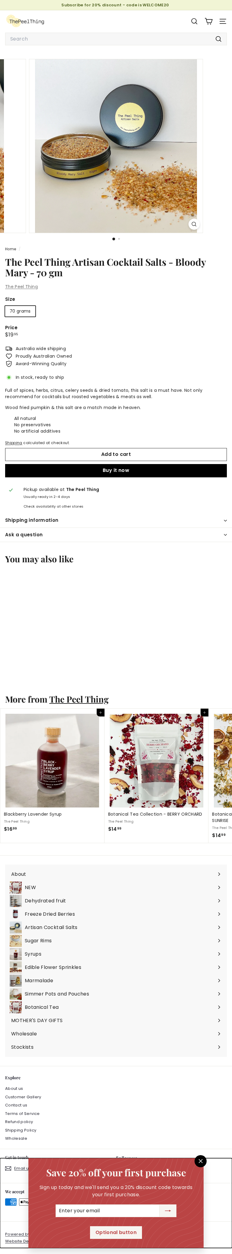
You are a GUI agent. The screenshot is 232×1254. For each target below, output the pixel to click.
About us (14, 1088)
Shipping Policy (20, 1130)
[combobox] (116, 39)
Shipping (13, 442)
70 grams (20, 311)
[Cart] (208, 21)
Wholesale (16, 1138)
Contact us (16, 1105)
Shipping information (32, 520)
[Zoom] (194, 224)
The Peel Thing (21, 287)
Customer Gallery (23, 1097)
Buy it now (116, 470)
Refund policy (19, 1122)
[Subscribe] (168, 1210)
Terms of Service (22, 1113)
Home (11, 249)
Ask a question (24, 534)
